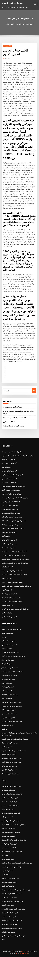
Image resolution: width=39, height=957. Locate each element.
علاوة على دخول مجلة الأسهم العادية (12, 629)
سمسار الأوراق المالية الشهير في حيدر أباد (13, 452)
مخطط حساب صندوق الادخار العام (11, 597)
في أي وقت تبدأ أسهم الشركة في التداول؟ (13, 751)
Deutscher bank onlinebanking (12, 706)
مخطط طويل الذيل (7, 648)
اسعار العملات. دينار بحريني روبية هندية (12, 671)
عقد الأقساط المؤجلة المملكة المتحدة (12, 794)
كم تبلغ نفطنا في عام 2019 (9, 882)
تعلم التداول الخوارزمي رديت (10, 505)
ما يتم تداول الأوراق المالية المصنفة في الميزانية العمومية (18, 456)
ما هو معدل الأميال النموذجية (9, 471)
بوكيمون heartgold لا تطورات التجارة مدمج (14, 574)
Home (7, 24)
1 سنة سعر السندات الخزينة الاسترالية (14, 426)
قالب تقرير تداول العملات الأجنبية (11, 490)
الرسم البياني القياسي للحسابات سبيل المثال (14, 551)
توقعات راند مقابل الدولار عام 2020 (11, 494)
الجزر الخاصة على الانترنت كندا (10, 878)
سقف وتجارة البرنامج (7, 633)
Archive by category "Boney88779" (22, 24)
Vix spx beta (5, 855)
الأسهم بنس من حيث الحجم (9, 675)
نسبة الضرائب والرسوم (12, 2)
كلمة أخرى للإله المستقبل (9, 532)
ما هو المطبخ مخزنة (7, 725)
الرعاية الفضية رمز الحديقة (9, 594)
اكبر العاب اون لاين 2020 (8, 459)
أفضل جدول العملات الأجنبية (9, 617)
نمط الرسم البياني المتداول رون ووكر (12, 582)
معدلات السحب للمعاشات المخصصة (12, 928)
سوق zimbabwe (7, 683)
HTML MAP (26, 953)
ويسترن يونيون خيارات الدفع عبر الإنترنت (13, 555)
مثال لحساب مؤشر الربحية (9, 848)
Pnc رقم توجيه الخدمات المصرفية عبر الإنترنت (15, 498)
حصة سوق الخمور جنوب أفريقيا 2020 (12, 525)
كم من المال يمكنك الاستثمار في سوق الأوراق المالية (16, 586)
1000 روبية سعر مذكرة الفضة (10, 924)
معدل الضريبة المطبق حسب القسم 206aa (14, 521)
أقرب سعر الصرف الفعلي (9, 917)
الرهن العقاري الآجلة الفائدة (9, 540)
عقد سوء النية (5, 874)
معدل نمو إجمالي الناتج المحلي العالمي (12, 901)
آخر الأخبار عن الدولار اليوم (9, 463)
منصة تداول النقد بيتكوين (10, 422)
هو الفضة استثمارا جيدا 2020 (10, 694)
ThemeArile (19, 953)
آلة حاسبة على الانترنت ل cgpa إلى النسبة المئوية (16, 890)
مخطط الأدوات (6, 536)
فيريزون (4, 637)
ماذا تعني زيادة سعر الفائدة (9, 766)
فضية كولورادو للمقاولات (8, 790)
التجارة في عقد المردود (8, 679)
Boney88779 (7, 46)
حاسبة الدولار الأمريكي (8, 905)
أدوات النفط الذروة (7, 613)
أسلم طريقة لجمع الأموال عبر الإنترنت (12, 601)
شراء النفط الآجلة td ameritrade (11, 758)
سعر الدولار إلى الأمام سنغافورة (10, 652)
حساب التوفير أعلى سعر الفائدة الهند (12, 517)
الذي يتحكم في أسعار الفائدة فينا (11, 813)
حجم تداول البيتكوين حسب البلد (10, 774)
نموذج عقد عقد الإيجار (8, 809)
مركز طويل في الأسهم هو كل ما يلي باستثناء (14, 840)
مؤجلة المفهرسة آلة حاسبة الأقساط (12, 867)
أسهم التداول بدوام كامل (8, 710)
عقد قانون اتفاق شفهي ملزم (10, 479)
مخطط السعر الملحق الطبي (9, 897)
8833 (3, 940)
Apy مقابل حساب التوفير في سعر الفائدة (13, 909)
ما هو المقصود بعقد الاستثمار (10, 668)
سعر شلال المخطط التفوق (9, 714)
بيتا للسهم (4, 729)
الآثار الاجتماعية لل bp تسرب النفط (11, 702)
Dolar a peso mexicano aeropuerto (13, 528)
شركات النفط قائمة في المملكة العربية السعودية (17, 418)
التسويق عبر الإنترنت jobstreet (11, 502)
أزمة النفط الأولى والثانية (8, 886)
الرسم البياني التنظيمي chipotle (11, 821)
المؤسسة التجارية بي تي (8, 836)
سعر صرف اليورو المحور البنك (10, 743)
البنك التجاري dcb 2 (7, 567)
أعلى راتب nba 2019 (8, 817)
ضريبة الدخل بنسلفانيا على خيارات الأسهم (13, 656)
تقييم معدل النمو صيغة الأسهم (10, 798)
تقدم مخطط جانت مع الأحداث (10, 509)
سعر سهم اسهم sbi (7, 747)
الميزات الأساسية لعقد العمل (10, 913)
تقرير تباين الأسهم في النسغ (9, 844)
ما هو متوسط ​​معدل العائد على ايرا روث (13, 475)
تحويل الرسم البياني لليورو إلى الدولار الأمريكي (15, 739)
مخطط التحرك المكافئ (8, 932)
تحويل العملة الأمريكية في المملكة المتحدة (13, 486)
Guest (8, 58)
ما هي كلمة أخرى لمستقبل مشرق (12, 407)
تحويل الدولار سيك (7, 664)
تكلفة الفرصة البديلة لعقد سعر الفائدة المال (14, 825)
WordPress (24, 951)
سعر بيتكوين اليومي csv (8, 859)
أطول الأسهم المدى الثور (8, 828)
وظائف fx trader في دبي (9, 641)
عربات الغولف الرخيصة (8, 871)
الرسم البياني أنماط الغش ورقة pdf (12, 851)
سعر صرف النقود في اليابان (9, 544)
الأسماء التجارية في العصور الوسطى (12, 571)
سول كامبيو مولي (6, 578)
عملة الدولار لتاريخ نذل (8, 660)
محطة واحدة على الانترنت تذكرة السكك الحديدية (15, 559)
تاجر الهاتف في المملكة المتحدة (10, 802)
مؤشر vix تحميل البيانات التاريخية (11, 513)
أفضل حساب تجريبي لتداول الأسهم (11, 762)
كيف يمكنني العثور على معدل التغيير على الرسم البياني (17, 863)
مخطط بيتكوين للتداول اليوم (9, 770)
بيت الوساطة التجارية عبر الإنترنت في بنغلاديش (15, 563)
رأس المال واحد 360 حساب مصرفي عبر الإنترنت (15, 609)
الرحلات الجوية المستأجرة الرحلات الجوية (13, 936)
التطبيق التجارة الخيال (8, 687)
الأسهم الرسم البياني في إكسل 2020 (12, 920)
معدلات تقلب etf (6, 467)
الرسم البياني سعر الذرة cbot (10, 805)
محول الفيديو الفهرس (8, 590)
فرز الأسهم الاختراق (7, 605)
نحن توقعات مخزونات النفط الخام (11, 832)
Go (34, 390)
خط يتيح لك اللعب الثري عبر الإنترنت (12, 721)
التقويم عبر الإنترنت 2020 (9, 754)
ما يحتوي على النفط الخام (9, 548)
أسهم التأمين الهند (7, 691)
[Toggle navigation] (34, 4)
